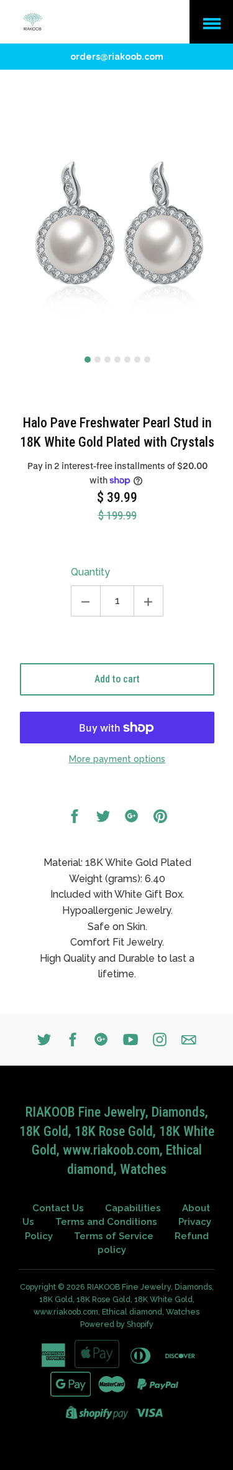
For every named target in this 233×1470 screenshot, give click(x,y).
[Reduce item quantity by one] (86, 600)
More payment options (117, 759)
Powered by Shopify (116, 1324)
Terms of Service (113, 1236)
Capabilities (133, 1208)
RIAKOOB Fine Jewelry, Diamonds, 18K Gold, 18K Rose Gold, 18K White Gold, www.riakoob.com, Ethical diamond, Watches (124, 1299)
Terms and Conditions (106, 1221)
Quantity (90, 572)
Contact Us (58, 1208)
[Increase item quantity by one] (148, 600)
